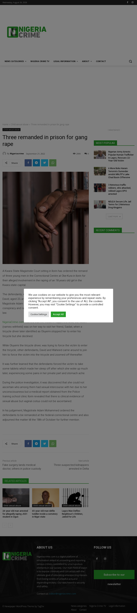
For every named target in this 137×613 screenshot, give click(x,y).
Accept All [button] (58, 314)
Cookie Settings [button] (39, 314)
